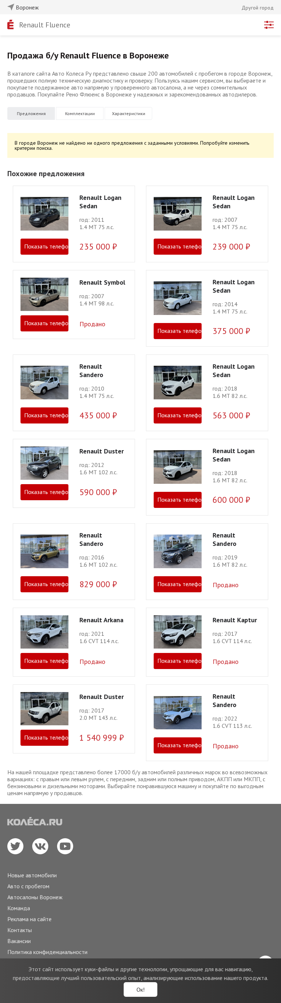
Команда (18, 908)
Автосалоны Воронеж (35, 897)
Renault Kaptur (235, 620)
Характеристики (128, 113)
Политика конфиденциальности (47, 951)
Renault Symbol (102, 282)
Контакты (19, 930)
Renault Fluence (44, 25)
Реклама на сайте (29, 919)
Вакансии (19, 941)
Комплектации (80, 113)
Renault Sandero (91, 370)
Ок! (140, 989)
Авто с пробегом (28, 886)
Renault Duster (101, 451)
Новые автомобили (32, 875)
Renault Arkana (101, 620)
